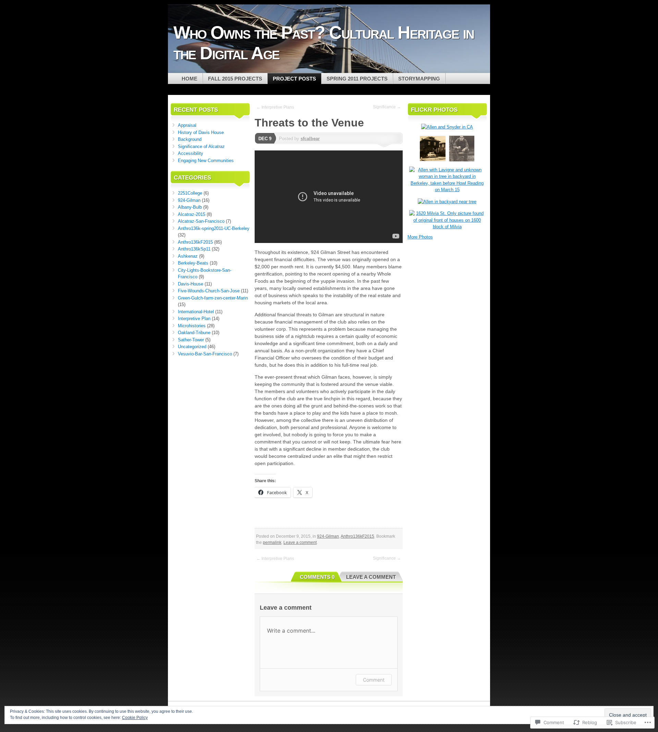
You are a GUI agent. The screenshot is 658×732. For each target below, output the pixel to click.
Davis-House (190, 283)
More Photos (420, 237)
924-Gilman (328, 536)
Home (189, 79)
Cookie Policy (135, 717)
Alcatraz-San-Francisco (201, 221)
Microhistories (192, 325)
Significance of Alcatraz (201, 146)
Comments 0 (317, 577)
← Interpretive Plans (275, 107)
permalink (272, 542)
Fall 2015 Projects (235, 79)
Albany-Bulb (190, 207)
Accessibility (190, 153)
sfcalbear (310, 138)
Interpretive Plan (194, 318)
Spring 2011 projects (357, 79)
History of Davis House (201, 132)
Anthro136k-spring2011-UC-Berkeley (213, 228)
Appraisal (187, 125)
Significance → (387, 107)
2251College (190, 193)
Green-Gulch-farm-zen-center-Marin (213, 298)
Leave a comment (300, 542)
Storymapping (419, 79)
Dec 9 (264, 138)
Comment (374, 680)
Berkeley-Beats (193, 263)
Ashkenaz (188, 256)
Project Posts (294, 79)
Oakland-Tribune (194, 332)
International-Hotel (196, 311)
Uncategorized (192, 346)
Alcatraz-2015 (191, 214)
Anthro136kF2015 (357, 536)
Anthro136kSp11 (194, 249)
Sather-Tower (191, 339)
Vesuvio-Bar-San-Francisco (205, 353)
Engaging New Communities (206, 160)
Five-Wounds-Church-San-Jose (209, 290)
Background (190, 139)
